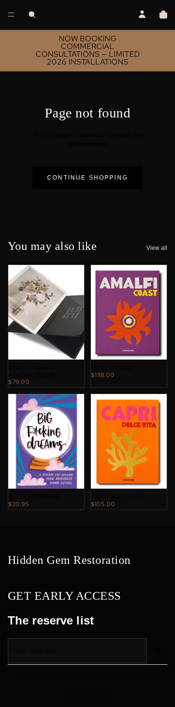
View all (156, 248)
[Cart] (163, 14)
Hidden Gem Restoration (70, 675)
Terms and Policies (88, 695)
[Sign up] (157, 651)
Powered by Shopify (132, 675)
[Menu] (11, 14)
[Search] (32, 14)
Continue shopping (87, 177)
